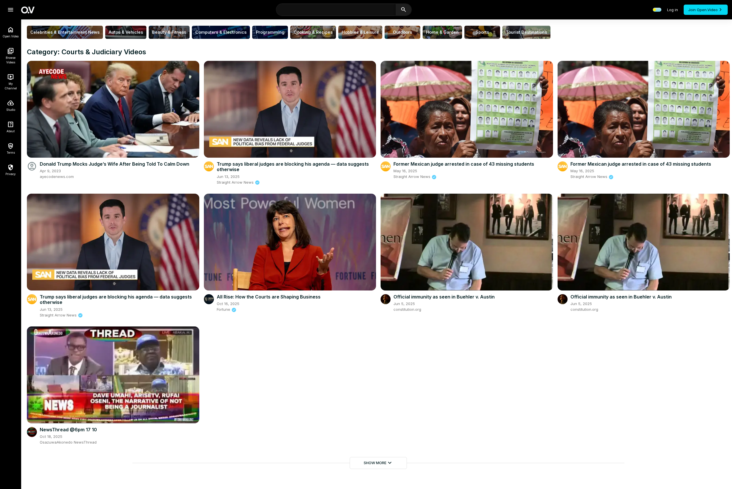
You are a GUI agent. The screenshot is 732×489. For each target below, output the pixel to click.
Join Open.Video (703, 9)
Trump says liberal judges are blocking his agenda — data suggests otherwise (293, 166)
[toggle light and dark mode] (657, 10)
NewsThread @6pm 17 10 (68, 429)
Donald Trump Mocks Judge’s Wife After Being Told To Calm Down (114, 164)
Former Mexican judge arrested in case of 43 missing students (463, 164)
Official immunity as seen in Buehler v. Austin (444, 297)
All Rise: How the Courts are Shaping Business (269, 297)
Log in (672, 9)
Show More (378, 463)
